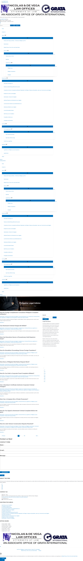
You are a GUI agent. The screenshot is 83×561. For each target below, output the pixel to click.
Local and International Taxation (7, 507)
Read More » (2, 322)
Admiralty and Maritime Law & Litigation (8, 509)
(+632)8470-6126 (5, 1)
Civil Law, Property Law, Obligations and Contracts (26, 426)
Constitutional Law (21, 341)
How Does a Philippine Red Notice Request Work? (15, 362)
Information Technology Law (6, 514)
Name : (2, 445)
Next (37, 435)
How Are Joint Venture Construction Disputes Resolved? (16, 423)
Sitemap (40, 550)
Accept (3, 558)
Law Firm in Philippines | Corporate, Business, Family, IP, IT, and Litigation (28, 549)
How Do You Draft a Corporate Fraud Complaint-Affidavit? (17, 373)
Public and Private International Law (10, 353)
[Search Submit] (12, 25)
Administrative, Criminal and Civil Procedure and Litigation (9, 316)
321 (24, 435)
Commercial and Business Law (23, 316)
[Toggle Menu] (27, 38)
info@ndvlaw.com (5, 2)
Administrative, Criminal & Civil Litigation (8, 518)
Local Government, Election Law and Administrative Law (11, 508)
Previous (3, 435)
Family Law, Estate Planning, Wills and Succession (10, 512)
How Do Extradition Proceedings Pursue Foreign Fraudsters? (18, 350)
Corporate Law (31, 316)
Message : (3, 455)
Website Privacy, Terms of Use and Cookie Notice (69, 556)
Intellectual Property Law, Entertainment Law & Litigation (10, 515)
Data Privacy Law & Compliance (7, 505)
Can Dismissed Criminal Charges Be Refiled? (13, 325)
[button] (5, 35)
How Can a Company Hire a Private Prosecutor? (14, 399)
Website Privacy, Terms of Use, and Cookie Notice (29, 550)
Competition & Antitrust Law (6, 506)
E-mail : (2, 450)
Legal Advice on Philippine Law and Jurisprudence (9, 317)
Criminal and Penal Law (28, 341)
